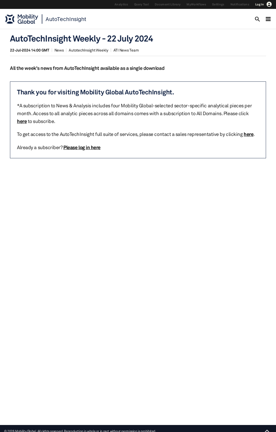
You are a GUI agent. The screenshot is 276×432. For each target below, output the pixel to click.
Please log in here (82, 147)
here (22, 121)
